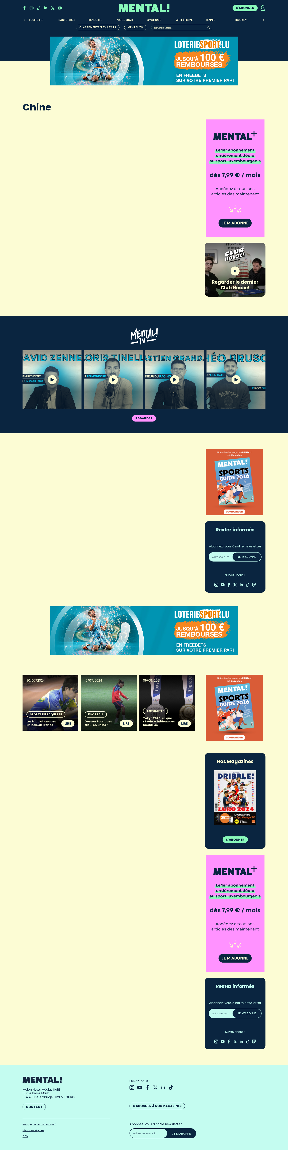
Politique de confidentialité (39, 1124)
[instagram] (32, 8)
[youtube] (60, 8)
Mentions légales (33, 1130)
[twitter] (53, 8)
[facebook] (24, 8)
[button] (263, 20)
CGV (25, 1136)
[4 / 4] (235, 797)
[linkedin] (46, 8)
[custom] (39, 8)
